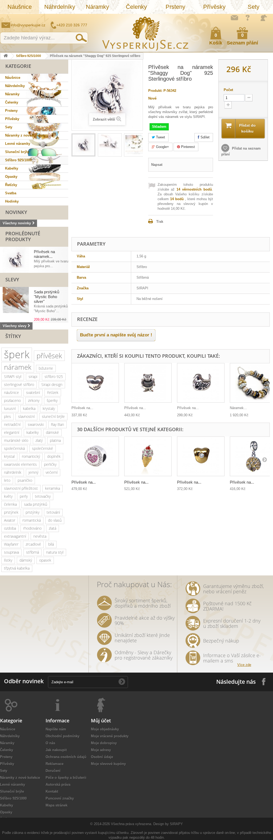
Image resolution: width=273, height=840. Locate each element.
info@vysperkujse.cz (28, 25)
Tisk (159, 222)
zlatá (52, 528)
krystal (9, 456)
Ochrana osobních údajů (66, 757)
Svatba (10, 193)
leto (7, 480)
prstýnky (32, 512)
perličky (50, 464)
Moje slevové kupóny (108, 764)
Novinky (16, 212)
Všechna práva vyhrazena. (131, 824)
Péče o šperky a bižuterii (66, 778)
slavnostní (26, 416)
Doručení (53, 771)
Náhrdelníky (59, 6)
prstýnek (11, 512)
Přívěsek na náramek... (44, 254)
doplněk (54, 456)
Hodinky (12, 201)
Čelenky (136, 6)
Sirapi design (51, 384)
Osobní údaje (102, 757)
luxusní (10, 408)
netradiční (12, 424)
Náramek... (238, 408)
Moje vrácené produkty (110, 736)
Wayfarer (11, 544)
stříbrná (32, 552)
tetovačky (43, 496)
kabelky (32, 432)
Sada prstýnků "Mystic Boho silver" (46, 297)
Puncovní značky (60, 798)
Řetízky (11, 185)
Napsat (156, 165)
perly (24, 496)
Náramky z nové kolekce (25, 135)
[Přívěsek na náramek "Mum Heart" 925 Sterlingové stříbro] (95, 383)
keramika (52, 488)
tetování (53, 512)
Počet (228, 90)
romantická (31, 520)
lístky (8, 560)
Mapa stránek (56, 805)
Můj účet (101, 720)
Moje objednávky (105, 729)
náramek (17, 367)
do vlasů (55, 520)
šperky (52, 400)
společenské (42, 448)
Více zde (244, 665)
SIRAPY (176, 824)
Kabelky (11, 168)
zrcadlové (33, 544)
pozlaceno (12, 400)
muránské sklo (16, 440)
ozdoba (10, 528)
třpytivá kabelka (17, 568)
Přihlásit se (263, 18)
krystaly (49, 408)
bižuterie (46, 368)
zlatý (39, 440)
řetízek (52, 392)
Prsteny (175, 6)
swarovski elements (20, 464)
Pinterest (187, 147)
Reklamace (54, 764)
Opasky (11, 177)
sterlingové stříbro (19, 384)
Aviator (9, 520)
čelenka (10, 504)
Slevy (12, 279)
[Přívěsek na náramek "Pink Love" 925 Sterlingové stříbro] (95, 456)
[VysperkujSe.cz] (145, 33)
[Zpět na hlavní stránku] (6, 56)
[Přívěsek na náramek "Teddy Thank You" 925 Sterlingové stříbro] (148, 383)
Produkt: (155, 91)
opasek (45, 560)
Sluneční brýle (17, 152)
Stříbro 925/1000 (28, 56)
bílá (51, 544)
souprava (11, 552)
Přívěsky (214, 6)
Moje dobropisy (104, 743)
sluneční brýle (53, 416)
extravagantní (15, 536)
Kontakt (52, 791)
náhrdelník (12, 472)
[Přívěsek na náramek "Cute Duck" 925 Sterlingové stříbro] (200, 383)
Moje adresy (101, 750)
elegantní (11, 432)
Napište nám (234, 17)
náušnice (11, 392)
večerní (52, 472)
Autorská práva (58, 785)
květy (8, 496)
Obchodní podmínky (62, 736)
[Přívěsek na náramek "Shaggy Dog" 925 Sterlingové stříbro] (83, 145)
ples (7, 416)
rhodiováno (32, 528)
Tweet (160, 137)
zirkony (33, 400)
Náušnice (19, 6)
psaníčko (25, 480)
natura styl (54, 552)
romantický (31, 456)
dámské (52, 432)
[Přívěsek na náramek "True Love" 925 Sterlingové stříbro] (200, 456)
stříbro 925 (54, 376)
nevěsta (39, 536)
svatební (33, 392)
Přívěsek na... (82, 408)
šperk (16, 354)
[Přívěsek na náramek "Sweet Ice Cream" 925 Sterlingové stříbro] (148, 456)
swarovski (36, 424)
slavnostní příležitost (21, 488)
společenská (14, 448)
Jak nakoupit (56, 750)
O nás (50, 743)
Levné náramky (17, 144)
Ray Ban (57, 424)
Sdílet (204, 137)
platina (55, 440)
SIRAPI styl (12, 376)
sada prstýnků (35, 504)
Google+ (162, 147)
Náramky (97, 6)
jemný (33, 472)
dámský (25, 560)
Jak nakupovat (248, 17)
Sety (253, 6)
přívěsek (49, 355)
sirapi (33, 376)
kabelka (29, 408)
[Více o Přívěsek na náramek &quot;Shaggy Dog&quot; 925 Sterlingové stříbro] (16, 260)
